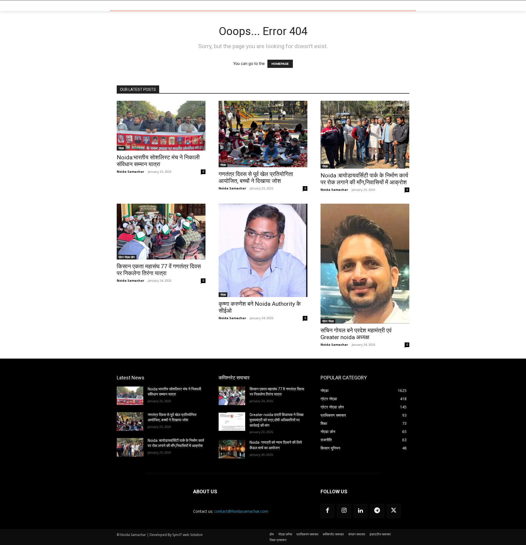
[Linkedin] (360, 511)
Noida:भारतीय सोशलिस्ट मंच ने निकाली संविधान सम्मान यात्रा (158, 161)
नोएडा (121, 148)
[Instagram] (344, 511)
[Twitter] (394, 511)
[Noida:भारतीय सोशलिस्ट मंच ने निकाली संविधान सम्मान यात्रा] (161, 126)
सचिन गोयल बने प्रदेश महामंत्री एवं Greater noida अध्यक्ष (356, 334)
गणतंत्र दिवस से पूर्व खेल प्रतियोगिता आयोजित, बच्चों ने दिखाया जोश (256, 177)
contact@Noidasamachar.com (241, 511)
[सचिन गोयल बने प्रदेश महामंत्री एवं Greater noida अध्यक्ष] (365, 263)
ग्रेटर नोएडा (328, 321)
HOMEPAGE (280, 64)
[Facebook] (327, 511)
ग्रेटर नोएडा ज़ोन (126, 257)
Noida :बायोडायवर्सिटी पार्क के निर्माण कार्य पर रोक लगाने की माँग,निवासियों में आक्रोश (364, 179)
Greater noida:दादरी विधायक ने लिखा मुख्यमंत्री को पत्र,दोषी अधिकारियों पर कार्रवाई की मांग (277, 420)
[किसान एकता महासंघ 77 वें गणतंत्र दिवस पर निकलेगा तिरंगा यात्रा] (161, 231)
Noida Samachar (130, 171)
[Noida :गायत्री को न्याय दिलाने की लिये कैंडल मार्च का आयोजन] (232, 449)
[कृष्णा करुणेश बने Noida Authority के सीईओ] (263, 250)
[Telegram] (377, 511)
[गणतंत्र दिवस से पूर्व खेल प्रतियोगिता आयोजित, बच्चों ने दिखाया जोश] (263, 134)
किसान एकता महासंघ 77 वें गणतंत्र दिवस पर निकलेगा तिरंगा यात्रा (159, 269)
